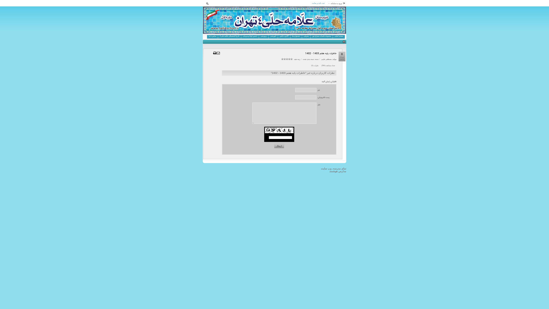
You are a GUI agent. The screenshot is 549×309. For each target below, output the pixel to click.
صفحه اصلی (339, 36)
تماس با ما (212, 36)
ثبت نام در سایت (318, 3)
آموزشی (273, 36)
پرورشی (264, 36)
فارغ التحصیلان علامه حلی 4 (229, 36)
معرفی (306, 36)
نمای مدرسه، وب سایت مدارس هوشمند (333, 170)
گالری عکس (284, 36)
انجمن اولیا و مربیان (250, 36)
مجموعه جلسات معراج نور (321, 36)
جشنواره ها (296, 36)
